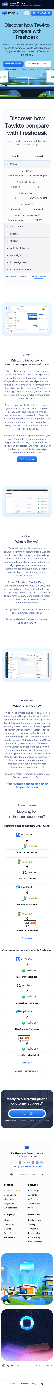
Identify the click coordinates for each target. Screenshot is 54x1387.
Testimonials (11, 1190)
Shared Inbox (34, 1203)
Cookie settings (35, 1242)
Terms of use (34, 1229)
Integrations (9, 1203)
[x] (24, 1162)
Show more (27, 938)
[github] (41, 1162)
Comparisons (10, 1195)
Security (31, 1224)
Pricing (33, 1384)
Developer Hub (10, 1208)
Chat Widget (33, 1190)
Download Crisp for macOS (31, 1167)
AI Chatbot (33, 1199)
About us (8, 1220)
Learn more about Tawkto (15, 276)
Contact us (9, 1224)
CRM (30, 1208)
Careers (7, 1229)
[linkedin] (37, 1162)
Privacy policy (34, 1233)
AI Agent (24, 1384)
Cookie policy (34, 1237)
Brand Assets (9, 1233)
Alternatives (9, 1199)
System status (13, 1365)
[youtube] (28, 1162)
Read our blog (34, 1220)
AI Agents (32, 1195)
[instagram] (33, 1162)
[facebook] (20, 1162)
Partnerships (9, 1237)
